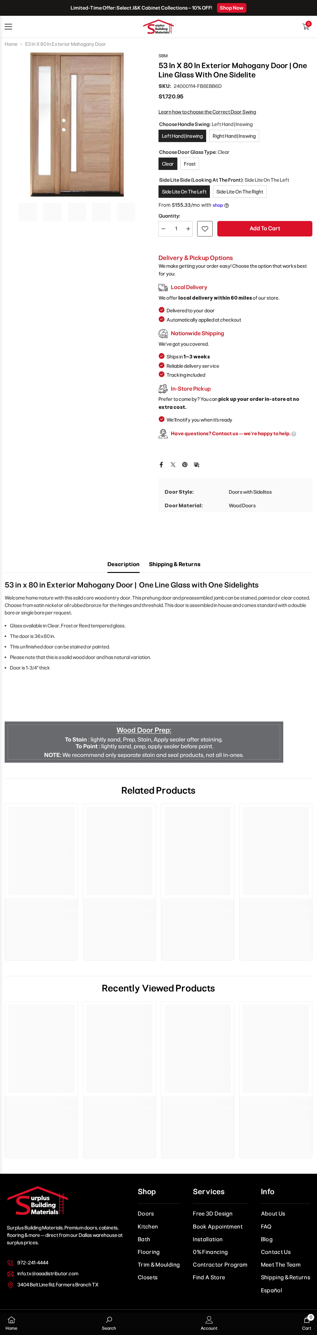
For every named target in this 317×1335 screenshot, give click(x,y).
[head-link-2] (158, 27)
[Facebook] (161, 464)
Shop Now (232, 8)
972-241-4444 (32, 1263)
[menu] (8, 26)
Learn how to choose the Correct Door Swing (207, 112)
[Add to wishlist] (205, 228)
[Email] (196, 464)
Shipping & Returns (175, 564)
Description (123, 564)
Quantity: (169, 216)
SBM (163, 56)
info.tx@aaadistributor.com (47, 1273)
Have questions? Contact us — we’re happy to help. (231, 433)
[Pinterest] (185, 464)
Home (11, 44)
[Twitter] (173, 464)
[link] (41, 904)
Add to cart (265, 228)
